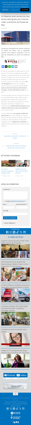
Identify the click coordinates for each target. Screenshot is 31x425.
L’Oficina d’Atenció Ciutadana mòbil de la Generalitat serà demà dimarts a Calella (15, 286)
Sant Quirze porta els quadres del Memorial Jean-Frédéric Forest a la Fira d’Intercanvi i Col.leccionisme (14, 264)
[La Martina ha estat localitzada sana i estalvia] (15, 339)
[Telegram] (14, 232)
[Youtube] (24, 232)
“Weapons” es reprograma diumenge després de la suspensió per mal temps (15, 351)
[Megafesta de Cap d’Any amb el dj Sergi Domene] (23, 163)
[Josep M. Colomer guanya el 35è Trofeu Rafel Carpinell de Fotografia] (15, 251)
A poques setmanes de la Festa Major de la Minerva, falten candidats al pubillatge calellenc (14, 308)
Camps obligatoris (9, 223)
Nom (5, 204)
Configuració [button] (14, 10)
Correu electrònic (21, 204)
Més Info (5, 10)
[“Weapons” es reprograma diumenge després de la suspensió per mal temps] (15, 361)
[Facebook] (7, 232)
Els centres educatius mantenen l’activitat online (7, 171)
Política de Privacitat (10, 402)
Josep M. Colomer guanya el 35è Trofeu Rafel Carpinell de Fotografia (15, 242)
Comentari (7, 189)
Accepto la (15, 201)
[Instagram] (10, 232)
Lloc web (5, 210)
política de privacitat (18, 201)
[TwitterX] (21, 232)
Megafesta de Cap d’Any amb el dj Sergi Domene (22, 171)
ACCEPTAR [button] (25, 10)
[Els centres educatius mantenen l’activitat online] (8, 163)
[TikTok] (17, 232)
